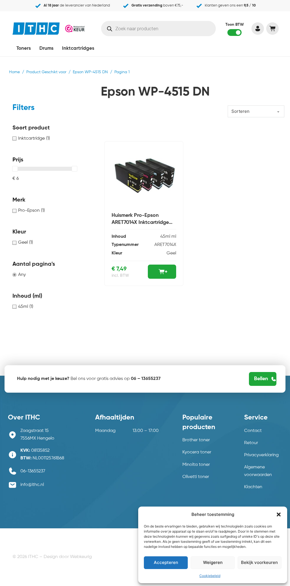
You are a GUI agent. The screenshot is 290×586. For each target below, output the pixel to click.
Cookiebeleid (209, 576)
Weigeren (213, 562)
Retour (251, 443)
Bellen (261, 378)
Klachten (253, 487)
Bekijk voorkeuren (259, 562)
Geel (171, 253)
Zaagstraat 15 (34, 431)
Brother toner (196, 440)
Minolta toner (196, 464)
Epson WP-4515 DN (90, 72)
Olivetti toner (195, 477)
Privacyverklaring (261, 455)
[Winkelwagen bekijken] (272, 28)
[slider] (15, 169)
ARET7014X (165, 245)
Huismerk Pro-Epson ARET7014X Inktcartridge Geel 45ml (140, 222)
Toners (23, 48)
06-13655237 (32, 471)
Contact (253, 431)
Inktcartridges (78, 48)
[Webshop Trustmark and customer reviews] (75, 28)
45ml (165, 236)
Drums (46, 48)
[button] (279, 514)
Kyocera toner (196, 452)
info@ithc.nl (32, 485)
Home (14, 72)
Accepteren (166, 562)
